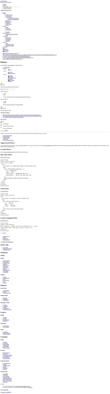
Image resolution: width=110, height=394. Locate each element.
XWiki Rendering (6, 333)
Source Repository (7, 363)
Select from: (5, 112)
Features (4, 318)
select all (2, 119)
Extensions (8, 28)
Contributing (5, 374)
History (11, 79)
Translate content (6, 377)
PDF (4, 94)
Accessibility (5, 272)
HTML (4, 102)
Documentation (6, 278)
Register (4, 4)
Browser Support (6, 347)
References (8, 22)
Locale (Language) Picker (8, 140)
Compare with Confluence (13, 18)
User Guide (5, 247)
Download (5, 46)
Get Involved (8, 37)
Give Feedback (6, 376)
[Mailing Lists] (9, 392)
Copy (10, 69)
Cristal (7, 35)
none (5, 119)
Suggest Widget (47, 145)
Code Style (5, 353)
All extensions (6, 325)
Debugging (5, 368)
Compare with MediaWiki (13, 19)
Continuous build (6, 365)
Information (11, 80)
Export (10, 72)
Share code (5, 382)
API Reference (6, 308)
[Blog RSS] (10, 392)
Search (4, 6)
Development (8, 38)
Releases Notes (9, 21)
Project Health (6, 344)
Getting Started (6, 290)
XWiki (7, 27)
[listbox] (55, 98)
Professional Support (10, 45)
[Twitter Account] (8, 392)
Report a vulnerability (7, 380)
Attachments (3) (12, 77)
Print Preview (12, 73)
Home (4, 12)
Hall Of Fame (6, 346)
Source (10, 75)
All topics (5, 291)
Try (3, 48)
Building (5, 364)
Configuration (6, 300)
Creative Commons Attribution (21, 386)
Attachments (6, 236)
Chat (4, 281)
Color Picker (5, 139)
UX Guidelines (6, 357)
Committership (6, 345)
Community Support (10, 44)
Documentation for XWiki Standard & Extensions (13, 55)
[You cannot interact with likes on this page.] (2, 233)
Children (11, 76)
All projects (8, 32)
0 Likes (4, 232)
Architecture (5, 306)
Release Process (6, 352)
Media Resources (6, 269)
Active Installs (8, 24)
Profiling (5, 369)
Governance (5, 343)
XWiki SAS (29, 387)
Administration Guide (7, 248)
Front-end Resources (7, 57)
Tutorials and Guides (7, 309)
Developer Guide (6, 56)
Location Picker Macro (8, 152)
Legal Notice (5, 271)
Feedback (7, 41)
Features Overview (7, 293)
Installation (5, 299)
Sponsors (5, 282)
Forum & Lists (6, 280)
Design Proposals (6, 358)
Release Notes (6, 265)
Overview (5, 317)
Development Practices (7, 355)
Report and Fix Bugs (7, 379)
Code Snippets (8, 29)
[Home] (3, 53)
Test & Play (5, 375)
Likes (10, 81)
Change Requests (6, 239)
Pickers (4, 58)
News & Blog (8, 16)
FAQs (7, 43)
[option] (56, 95)
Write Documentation (7, 378)
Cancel (6, 130)
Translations (8, 40)
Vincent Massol (11, 65)
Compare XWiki (9, 17)
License (7, 25)
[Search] (7, 6)
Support (4, 277)
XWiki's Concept (9, 14)
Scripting (5, 307)
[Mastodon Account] (4, 392)
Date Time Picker (6, 137)
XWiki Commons (6, 334)
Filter (2, 89)
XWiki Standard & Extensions (12, 34)
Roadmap (7, 20)
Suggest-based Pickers (7, 135)
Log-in (4, 5)
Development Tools (7, 356)
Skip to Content (4, 1)
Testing (4, 366)
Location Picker (6, 136)
